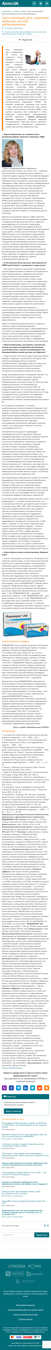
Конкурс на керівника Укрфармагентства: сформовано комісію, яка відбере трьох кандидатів (24, 1183)
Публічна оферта (25, 1319)
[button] (34, 3)
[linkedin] (25, 1088)
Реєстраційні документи (25, 1305)
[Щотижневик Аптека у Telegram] (45, 1225)
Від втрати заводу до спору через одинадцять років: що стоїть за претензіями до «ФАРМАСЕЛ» (24, 1135)
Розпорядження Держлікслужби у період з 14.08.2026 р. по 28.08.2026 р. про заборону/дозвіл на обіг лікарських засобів (24, 1125)
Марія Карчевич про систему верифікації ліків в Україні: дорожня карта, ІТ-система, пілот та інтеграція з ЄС (22, 1212)
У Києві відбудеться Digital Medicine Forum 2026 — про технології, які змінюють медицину (24, 1173)
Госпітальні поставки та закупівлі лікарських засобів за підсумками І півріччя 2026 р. (22, 1145)
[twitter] (32, 1088)
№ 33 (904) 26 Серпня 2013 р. (14, 28)
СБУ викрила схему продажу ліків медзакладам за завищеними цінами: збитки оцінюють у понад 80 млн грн (25, 1154)
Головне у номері (10, 32)
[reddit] (39, 1088)
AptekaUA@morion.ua (35, 1346)
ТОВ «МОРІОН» (22, 1346)
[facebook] (11, 1088)
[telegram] (18, 1088)
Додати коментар (13, 1111)
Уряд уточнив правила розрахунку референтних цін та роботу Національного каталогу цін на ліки (24, 1164)
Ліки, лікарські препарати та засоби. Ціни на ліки (31, 32)
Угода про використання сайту (25, 1314)
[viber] (4, 1088)
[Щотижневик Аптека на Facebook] (48, 1225)
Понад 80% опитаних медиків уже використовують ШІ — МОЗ (24, 1202)
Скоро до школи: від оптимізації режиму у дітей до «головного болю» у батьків (21, 1192)
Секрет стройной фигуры (12, 1068)
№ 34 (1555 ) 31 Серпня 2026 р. (13, 1139)
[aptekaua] (46, 1088)
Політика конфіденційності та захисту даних (25, 1310)
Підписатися (41, 1235)
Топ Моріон (28, 34)
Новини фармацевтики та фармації (13, 34)
